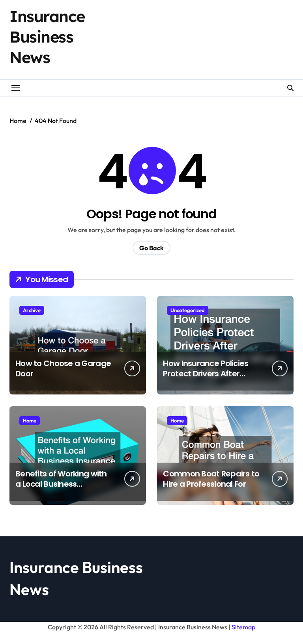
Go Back (151, 248)
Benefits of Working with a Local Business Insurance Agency (61, 484)
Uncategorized (187, 310)
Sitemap (243, 627)
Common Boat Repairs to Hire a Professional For (211, 478)
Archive (32, 310)
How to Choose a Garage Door (63, 368)
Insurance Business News (47, 36)
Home (29, 420)
